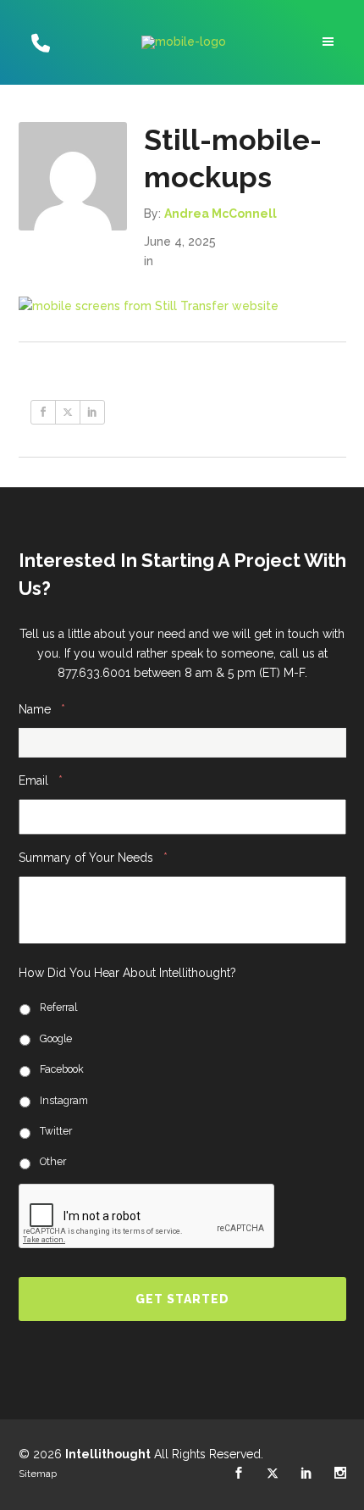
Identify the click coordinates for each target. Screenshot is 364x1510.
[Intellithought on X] (273, 1473)
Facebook (62, 1069)
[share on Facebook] (43, 412)
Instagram (64, 1100)
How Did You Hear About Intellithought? (127, 973)
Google (56, 1038)
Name (42, 709)
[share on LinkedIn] (92, 412)
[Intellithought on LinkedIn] (306, 1473)
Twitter (56, 1130)
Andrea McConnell (220, 213)
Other (53, 1161)
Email (41, 780)
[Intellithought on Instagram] (340, 1473)
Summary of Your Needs (93, 857)
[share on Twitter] (68, 412)
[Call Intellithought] (38, 42)
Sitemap (38, 1473)
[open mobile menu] (330, 42)
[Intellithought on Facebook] (239, 1473)
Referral (58, 1007)
